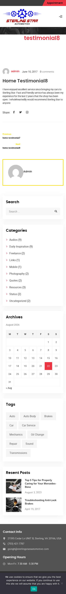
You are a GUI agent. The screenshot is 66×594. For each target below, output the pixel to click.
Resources (15, 287)
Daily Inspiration (19, 246)
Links (12, 260)
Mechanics (16, 434)
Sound (29, 444)
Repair (13, 444)
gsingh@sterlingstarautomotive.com (28, 549)
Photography (17, 274)
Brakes (48, 416)
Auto (12, 416)
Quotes (13, 280)
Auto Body (30, 416)
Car (11, 425)
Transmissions (18, 453)
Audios (13, 240)
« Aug (9, 387)
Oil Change (37, 434)
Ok (33, 589)
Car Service (28, 425)
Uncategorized (17, 301)
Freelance (15, 253)
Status (13, 294)
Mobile (13, 267)
